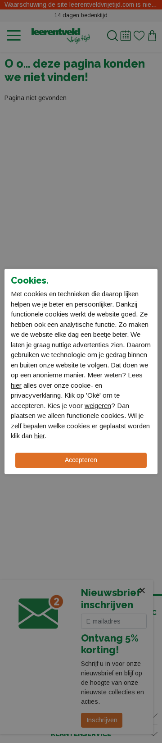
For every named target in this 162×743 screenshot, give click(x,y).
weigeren (98, 405)
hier (16, 385)
